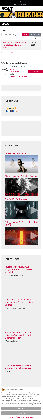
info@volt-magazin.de (21, 4)
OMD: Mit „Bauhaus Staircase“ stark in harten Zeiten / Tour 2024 (15, 44)
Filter (25, 34)
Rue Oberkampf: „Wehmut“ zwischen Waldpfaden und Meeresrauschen (18, 335)
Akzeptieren (22, 408)
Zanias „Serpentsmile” (16, 153)
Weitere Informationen (16, 417)
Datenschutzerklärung (18, 76)
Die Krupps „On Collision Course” (21, 176)
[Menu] (40, 9)
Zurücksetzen (35, 34)
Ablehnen (21, 413)
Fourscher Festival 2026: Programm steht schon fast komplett (18, 269)
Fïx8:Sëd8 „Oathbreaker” (17, 199)
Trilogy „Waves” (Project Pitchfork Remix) (21, 223)
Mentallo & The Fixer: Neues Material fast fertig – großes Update (19, 302)
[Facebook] (20, 2)
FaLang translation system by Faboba (8, 52)
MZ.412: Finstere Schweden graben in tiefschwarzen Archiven (21, 366)
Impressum (30, 417)
